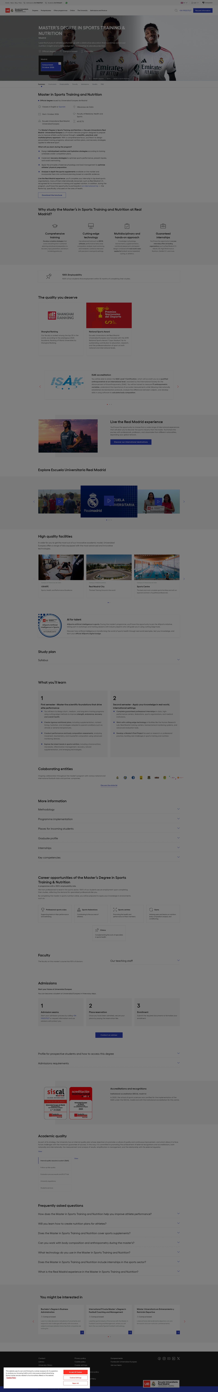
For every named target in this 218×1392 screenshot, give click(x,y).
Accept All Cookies (75, 1372)
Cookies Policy (11, 1377)
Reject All (75, 1383)
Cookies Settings (75, 1377)
